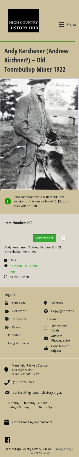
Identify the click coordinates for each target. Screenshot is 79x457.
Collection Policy (39, 453)
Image (11, 271)
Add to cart (44, 238)
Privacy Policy (63, 449)
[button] (63, 238)
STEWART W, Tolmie (24, 266)
